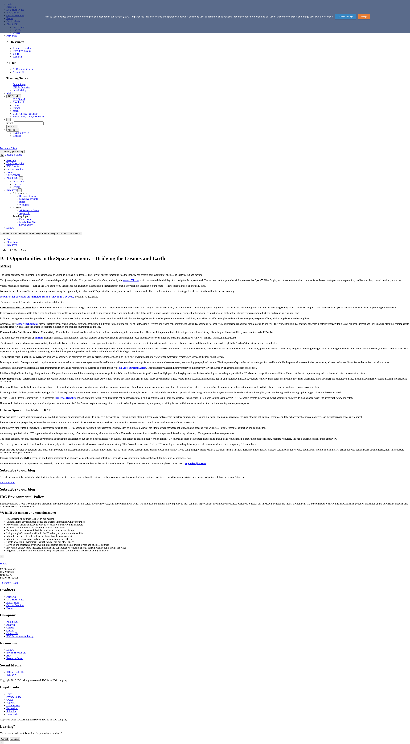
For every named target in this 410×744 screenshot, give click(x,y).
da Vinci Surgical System (132, 367)
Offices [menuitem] (16, 187)
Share (6, 266)
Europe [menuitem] (16, 108)
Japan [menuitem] (16, 110)
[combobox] (29, 123)
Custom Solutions (15, 605)
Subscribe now (7, 482)
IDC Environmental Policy (19, 636)
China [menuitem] (16, 105)
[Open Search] (8, 119)
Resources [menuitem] (11, 35)
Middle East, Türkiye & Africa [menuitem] (28, 116)
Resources (11, 245)
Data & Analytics (15, 599)
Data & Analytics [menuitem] (15, 163)
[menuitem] (27, 196)
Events (9, 608)
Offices (10, 630)
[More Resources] (19, 190)
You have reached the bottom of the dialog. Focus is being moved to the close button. (41, 233)
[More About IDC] (21, 178)
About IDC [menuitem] (12, 178)
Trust (9, 694)
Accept (364, 16)
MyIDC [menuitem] (10, 93)
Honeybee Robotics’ (65, 398)
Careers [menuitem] (16, 184)
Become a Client (8, 148)
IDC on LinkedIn (15, 672)
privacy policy (122, 17)
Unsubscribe (12, 714)
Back (9, 239)
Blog (8, 655)
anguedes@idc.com (195, 463)
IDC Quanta (12, 602)
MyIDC (10, 649)
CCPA (9, 699)
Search (9, 123)
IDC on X (11, 675)
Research (11, 596)
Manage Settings (345, 16)
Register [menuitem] (17, 135)
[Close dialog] (2, 155)
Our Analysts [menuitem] (13, 175)
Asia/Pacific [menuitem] (19, 102)
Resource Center (14, 658)
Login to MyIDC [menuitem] (21, 133)
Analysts (10, 624)
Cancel (4, 739)
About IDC (12, 621)
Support (10, 702)
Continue (15, 739)
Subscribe (11, 711)
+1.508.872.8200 (9, 583)
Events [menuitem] (9, 172)
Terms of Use (13, 705)
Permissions (12, 708)
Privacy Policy (13, 696)
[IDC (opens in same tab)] (10, 145)
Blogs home (12, 242)
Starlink (39, 337)
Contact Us (12, 633)
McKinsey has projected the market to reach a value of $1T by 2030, (37, 296)
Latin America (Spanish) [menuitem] (25, 113)
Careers (10, 627)
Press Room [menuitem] (19, 181)
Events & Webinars (16, 652)
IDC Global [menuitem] (19, 99)
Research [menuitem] (11, 160)
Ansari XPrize (131, 280)
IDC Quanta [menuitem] (12, 166)
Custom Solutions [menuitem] (15, 169)
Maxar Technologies (27, 323)
